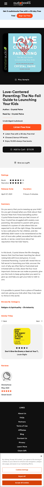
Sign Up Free (24, 16)
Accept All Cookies (22, 483)
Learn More (22, 447)
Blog (22, 434)
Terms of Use (22, 426)
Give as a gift (23, 163)
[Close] (41, 456)
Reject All (21, 476)
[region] (22, 470)
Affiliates (22, 430)
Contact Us (22, 438)
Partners (22, 422)
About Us (22, 413)
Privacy (22, 442)
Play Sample (23, 79)
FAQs (22, 418)
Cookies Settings (22, 470)
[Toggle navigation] (6, 3)
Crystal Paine (17, 109)
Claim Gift (22, 451)
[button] (4, 321)
